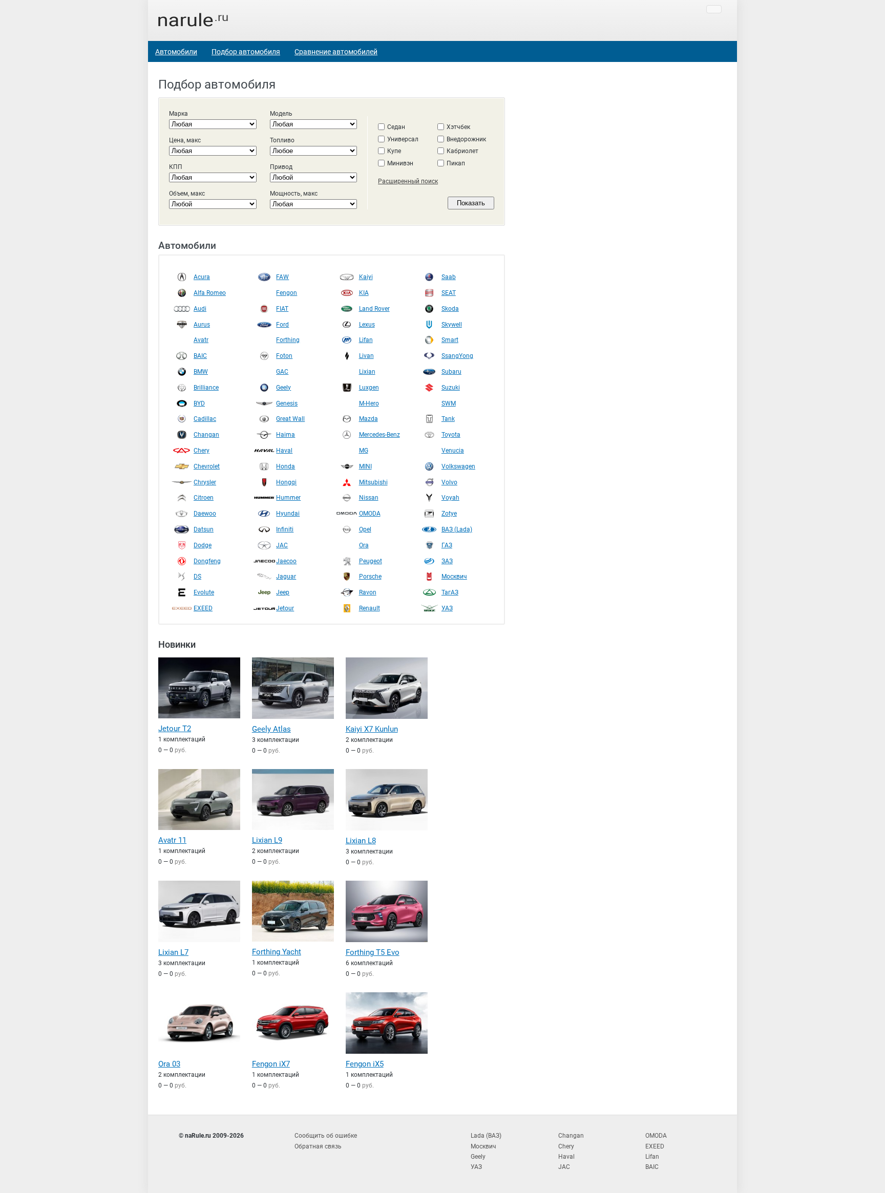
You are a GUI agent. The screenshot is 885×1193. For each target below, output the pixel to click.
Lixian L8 (361, 840)
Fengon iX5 (365, 1064)
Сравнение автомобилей (335, 52)
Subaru (451, 371)
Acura (202, 277)
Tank (448, 418)
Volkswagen (458, 466)
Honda (285, 466)
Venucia (452, 450)
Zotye (449, 513)
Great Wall (290, 418)
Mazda (368, 418)
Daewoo (205, 513)
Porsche (370, 576)
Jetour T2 (174, 728)
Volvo (449, 482)
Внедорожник (466, 139)
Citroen (204, 497)
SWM (448, 403)
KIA (364, 292)
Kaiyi (366, 277)
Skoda (450, 308)
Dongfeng (207, 561)
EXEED (203, 608)
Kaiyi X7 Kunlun (372, 729)
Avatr (201, 340)
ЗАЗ (447, 561)
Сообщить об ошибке (325, 1135)
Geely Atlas (271, 729)
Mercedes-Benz (379, 434)
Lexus (367, 324)
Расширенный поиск (408, 181)
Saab (448, 277)
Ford (282, 324)
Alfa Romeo (210, 292)
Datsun (204, 529)
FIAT (282, 308)
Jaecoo (286, 561)
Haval (284, 450)
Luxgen (369, 387)
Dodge (203, 545)
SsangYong (457, 355)
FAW (282, 277)
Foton (284, 355)
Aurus (202, 324)
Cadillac (205, 418)
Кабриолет (462, 151)
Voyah (450, 497)
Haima (285, 434)
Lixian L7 (173, 952)
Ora (364, 545)
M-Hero (369, 403)
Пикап (456, 163)
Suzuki (450, 387)
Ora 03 (169, 1064)
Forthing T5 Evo (372, 952)
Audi (200, 308)
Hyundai (288, 513)
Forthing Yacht (276, 951)
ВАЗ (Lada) (456, 529)
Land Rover (374, 308)
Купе (394, 151)
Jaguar (286, 576)
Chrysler (205, 482)
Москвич (454, 576)
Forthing (288, 340)
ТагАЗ (449, 592)
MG (363, 450)
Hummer (288, 497)
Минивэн (400, 163)
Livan (366, 355)
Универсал (402, 139)
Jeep (282, 592)
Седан (396, 127)
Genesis (287, 403)
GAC (282, 371)
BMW (201, 371)
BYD (199, 403)
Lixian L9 (267, 840)
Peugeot (370, 561)
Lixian (367, 371)
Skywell (451, 324)
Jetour (285, 608)
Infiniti (284, 529)
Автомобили (176, 52)
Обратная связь (318, 1146)
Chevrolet (207, 466)
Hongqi (286, 482)
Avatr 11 (172, 840)
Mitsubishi (373, 482)
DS (197, 576)
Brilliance (206, 387)
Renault (369, 608)
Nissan (368, 497)
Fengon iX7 (271, 1064)
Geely (283, 387)
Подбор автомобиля (246, 52)
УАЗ (447, 608)
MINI (365, 466)
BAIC (200, 355)
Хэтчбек (458, 127)
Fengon (286, 292)
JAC (282, 545)
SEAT (448, 292)
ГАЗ (446, 545)
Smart (449, 340)
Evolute (204, 592)
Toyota (450, 434)
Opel (365, 529)
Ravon (367, 592)
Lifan (366, 340)
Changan (206, 434)
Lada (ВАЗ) (486, 1135)
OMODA (370, 513)
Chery (201, 450)
